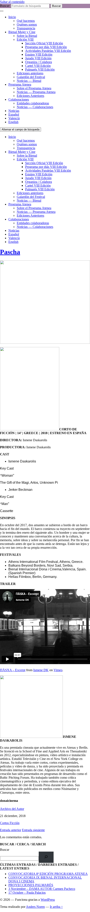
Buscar (4, 849)
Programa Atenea (19, 84)
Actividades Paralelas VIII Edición (48, 50)
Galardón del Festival (31, 77)
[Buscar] (46, 857)
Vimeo (58, 670)
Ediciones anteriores (30, 73)
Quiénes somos (27, 24)
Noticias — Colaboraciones (35, 107)
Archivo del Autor (12, 809)
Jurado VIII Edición (38, 58)
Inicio (12, 17)
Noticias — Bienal (29, 80)
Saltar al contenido (12, 2)
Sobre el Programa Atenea (34, 88)
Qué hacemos (26, 20)
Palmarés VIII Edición (40, 69)
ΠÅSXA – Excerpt (12, 670)
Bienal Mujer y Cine (21, 32)
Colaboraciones (18, 99)
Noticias (13, 110)
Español (13, 114)
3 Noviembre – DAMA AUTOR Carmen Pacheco (41, 889)
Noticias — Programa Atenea (36, 92)
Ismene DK (41, 670)
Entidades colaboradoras (33, 103)
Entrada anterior (10, 830)
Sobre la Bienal (27, 35)
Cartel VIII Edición (38, 65)
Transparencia (26, 28)
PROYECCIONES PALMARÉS (30, 885)
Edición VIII (25, 39)
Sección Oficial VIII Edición (44, 43)
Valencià (14, 118)
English (13, 122)
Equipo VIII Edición (38, 54)
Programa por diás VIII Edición (46, 47)
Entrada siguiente (33, 830)
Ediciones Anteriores (30, 95)
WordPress (48, 899)
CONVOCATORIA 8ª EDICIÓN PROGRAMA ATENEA (48, 874)
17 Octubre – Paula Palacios (27, 892)
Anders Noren (35, 906)
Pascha (10, 252)
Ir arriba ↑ (56, 906)
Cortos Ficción (9, 823)
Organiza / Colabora (38, 62)
